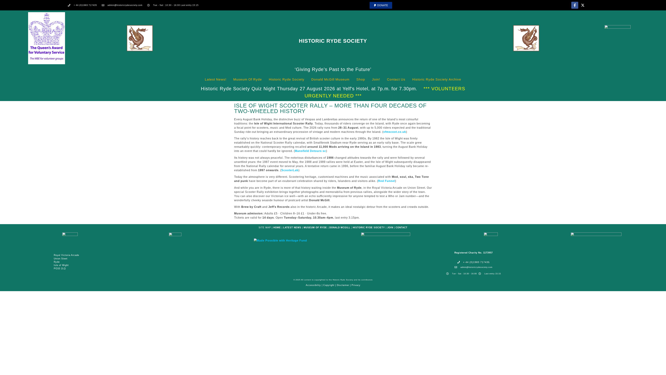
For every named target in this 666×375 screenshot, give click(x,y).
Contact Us (396, 79)
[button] (381, 5)
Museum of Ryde (247, 79)
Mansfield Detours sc (310, 150)
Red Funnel (386, 181)
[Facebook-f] (574, 5)
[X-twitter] (582, 5)
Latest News (292, 227)
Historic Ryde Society (333, 41)
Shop (360, 79)
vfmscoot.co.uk (394, 131)
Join (390, 227)
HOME (277, 227)
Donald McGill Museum (330, 79)
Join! (376, 79)
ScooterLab (289, 170)
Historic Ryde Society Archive (436, 79)
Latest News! (215, 79)
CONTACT (401, 227)
